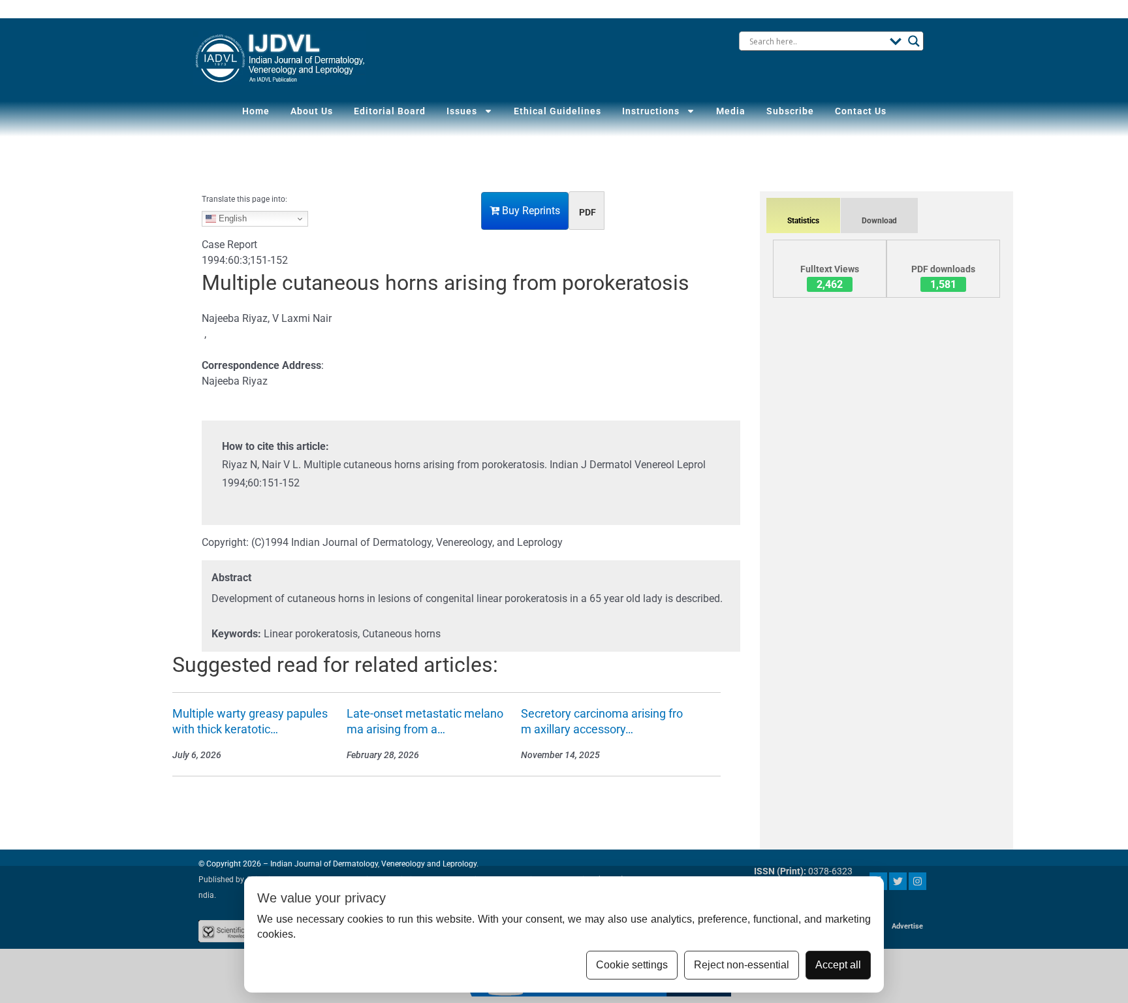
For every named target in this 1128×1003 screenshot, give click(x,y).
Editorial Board (390, 111)
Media (730, 111)
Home (256, 111)
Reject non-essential (741, 964)
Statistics (803, 220)
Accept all (838, 964)
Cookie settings (632, 964)
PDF (587, 212)
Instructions (651, 111)
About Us (311, 111)
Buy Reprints (529, 210)
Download (879, 220)
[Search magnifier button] (914, 41)
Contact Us (860, 111)
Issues (461, 111)
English (231, 218)
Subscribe (790, 111)
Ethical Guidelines (557, 111)
